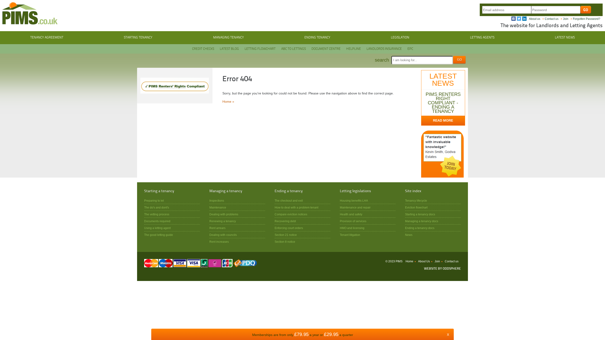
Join (565, 19)
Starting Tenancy (138, 37)
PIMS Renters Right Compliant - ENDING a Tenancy (443, 103)
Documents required (157, 221)
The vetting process (156, 214)
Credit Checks (203, 49)
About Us (424, 261)
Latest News (565, 37)
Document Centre (326, 49)
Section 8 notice (285, 241)
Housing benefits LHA (354, 200)
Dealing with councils (223, 234)
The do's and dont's (156, 207)
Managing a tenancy (225, 191)
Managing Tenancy (228, 37)
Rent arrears (217, 228)
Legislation (400, 37)
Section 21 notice (286, 234)
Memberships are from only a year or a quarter (302, 335)
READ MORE (443, 120)
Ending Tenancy (317, 37)
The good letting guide (158, 234)
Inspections (216, 200)
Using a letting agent (157, 228)
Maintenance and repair (355, 207)
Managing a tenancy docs (421, 221)
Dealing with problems (223, 214)
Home (409, 261)
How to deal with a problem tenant (296, 207)
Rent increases (219, 241)
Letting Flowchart (260, 49)
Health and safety (351, 214)
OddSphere (452, 268)
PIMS (30, 13)
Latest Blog (229, 49)
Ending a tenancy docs (419, 228)
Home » (228, 101)
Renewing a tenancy (222, 221)
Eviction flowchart (416, 207)
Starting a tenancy (159, 191)
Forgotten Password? (586, 19)
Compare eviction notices (291, 214)
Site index (413, 191)
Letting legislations (355, 191)
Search (382, 60)
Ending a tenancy (289, 191)
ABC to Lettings (293, 49)
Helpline (353, 49)
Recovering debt (285, 221)
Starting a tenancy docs (420, 214)
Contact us (551, 19)
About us (534, 19)
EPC (410, 49)
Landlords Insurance (384, 49)
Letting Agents (482, 37)
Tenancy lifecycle (416, 200)
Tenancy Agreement (46, 37)
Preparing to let (154, 200)
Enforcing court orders (289, 228)
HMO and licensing (352, 228)
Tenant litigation (350, 234)
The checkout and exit (289, 200)
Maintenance (217, 207)
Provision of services (353, 221)
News (408, 234)
